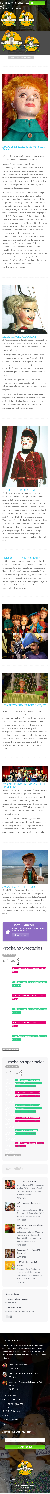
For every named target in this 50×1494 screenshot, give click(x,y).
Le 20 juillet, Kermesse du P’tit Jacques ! (28, 1263)
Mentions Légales (13, 1483)
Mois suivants (9, 955)
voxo (29, 1490)
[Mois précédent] (18, 959)
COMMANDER (22, 935)
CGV (21, 1483)
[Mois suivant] (18, 963)
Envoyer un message (10, 1419)
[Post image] (10, 1184)
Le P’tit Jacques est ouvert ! (27, 1181)
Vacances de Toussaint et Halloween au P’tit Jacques (30, 1226)
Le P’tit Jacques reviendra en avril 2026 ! (29, 1204)
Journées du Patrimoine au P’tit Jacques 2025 (28, 1251)
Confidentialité (29, 1483)
